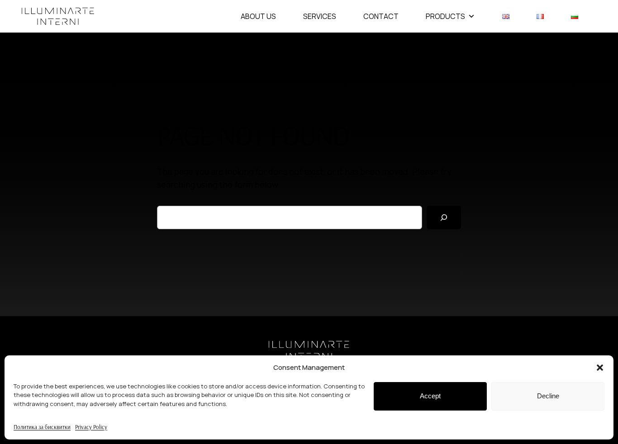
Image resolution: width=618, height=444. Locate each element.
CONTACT (381, 16)
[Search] (444, 217)
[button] (599, 367)
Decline (548, 396)
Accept (430, 396)
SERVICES (319, 16)
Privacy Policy (91, 426)
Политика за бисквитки (42, 426)
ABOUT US (258, 16)
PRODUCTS (445, 16)
